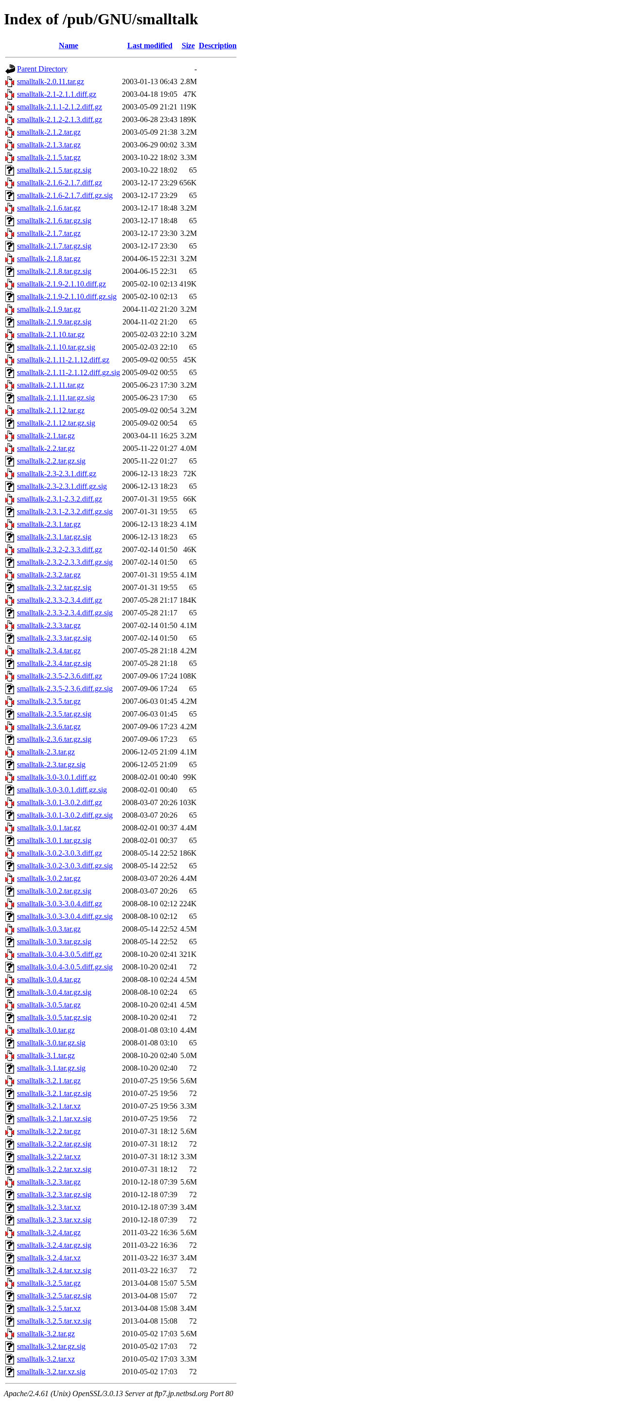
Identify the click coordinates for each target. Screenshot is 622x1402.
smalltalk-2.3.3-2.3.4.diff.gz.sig (65, 613)
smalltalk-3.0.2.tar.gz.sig (54, 891)
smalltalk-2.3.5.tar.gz (49, 701)
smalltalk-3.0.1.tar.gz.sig (54, 840)
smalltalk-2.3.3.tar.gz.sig (54, 638)
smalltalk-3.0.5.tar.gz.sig (54, 1017)
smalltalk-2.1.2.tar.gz (49, 132)
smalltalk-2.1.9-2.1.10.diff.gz (61, 284)
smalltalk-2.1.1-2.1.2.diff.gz (59, 107)
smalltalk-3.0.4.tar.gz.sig (54, 992)
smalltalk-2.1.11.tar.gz (50, 385)
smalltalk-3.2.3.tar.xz (49, 1207)
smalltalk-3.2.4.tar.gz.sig (54, 1245)
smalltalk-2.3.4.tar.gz (49, 651)
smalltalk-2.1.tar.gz (46, 435)
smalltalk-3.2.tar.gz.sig (51, 1346)
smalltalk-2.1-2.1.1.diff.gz (56, 94)
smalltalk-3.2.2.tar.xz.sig (54, 1169)
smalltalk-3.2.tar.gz (46, 1334)
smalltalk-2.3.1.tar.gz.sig (54, 537)
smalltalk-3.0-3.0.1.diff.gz (56, 777)
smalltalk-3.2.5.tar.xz (49, 1308)
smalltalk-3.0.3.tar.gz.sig (54, 941)
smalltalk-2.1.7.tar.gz (49, 233)
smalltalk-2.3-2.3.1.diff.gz (56, 473)
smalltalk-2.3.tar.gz (46, 752)
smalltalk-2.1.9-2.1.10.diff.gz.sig (67, 296)
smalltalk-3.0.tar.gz (46, 1030)
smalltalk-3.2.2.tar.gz (49, 1131)
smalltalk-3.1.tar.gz (46, 1055)
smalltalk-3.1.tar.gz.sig (51, 1068)
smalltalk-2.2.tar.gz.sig (51, 461)
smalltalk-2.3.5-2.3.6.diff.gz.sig (65, 688)
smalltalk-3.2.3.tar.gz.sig (54, 1194)
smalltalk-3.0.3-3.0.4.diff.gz (59, 903)
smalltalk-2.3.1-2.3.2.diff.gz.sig (65, 511)
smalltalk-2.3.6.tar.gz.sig (54, 739)
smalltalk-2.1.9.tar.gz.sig (54, 322)
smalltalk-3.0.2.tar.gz (49, 878)
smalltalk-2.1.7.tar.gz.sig (54, 246)
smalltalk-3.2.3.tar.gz (49, 1182)
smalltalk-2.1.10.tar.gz (51, 334)
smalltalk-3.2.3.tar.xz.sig (54, 1220)
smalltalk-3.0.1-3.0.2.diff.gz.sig (65, 815)
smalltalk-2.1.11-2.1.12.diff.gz (63, 360)
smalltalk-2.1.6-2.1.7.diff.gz (59, 183)
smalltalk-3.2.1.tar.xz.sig (54, 1118)
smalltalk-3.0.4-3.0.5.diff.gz (59, 954)
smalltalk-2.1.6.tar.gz (49, 208)
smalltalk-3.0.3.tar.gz (49, 929)
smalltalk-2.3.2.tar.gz (49, 575)
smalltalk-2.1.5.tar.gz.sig (54, 170)
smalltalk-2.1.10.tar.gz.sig (56, 347)
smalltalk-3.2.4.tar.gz (49, 1232)
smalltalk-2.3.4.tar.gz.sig (54, 663)
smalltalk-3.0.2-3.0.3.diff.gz (59, 853)
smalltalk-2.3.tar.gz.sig (51, 764)
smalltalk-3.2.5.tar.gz (49, 1283)
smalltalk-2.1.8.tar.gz (49, 258)
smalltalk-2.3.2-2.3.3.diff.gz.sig (65, 562)
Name (68, 45)
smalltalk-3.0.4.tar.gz (49, 979)
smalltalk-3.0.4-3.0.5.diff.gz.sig (65, 967)
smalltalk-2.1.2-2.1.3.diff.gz (59, 119)
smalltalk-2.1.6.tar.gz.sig (54, 220)
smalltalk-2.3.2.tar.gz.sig (54, 587)
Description (218, 45)
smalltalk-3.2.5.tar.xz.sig (54, 1321)
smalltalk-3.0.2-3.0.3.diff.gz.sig (65, 866)
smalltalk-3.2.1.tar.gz (49, 1081)
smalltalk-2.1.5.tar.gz (49, 157)
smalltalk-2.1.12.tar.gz (51, 410)
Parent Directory (42, 69)
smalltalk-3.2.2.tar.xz (49, 1156)
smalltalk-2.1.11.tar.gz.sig (56, 398)
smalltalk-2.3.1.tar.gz (49, 524)
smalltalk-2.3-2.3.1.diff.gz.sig (62, 486)
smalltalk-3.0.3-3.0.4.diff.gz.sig (65, 916)
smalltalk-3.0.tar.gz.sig (51, 1043)
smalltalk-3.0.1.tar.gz (49, 828)
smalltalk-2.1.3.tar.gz (49, 145)
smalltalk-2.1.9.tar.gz (49, 309)
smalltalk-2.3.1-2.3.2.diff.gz (59, 499)
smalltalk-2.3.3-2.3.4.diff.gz (59, 600)
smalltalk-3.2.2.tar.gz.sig (54, 1144)
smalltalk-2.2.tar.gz (46, 448)
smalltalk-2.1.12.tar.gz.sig (56, 423)
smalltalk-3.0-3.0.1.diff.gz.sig (62, 790)
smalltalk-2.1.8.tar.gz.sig (54, 271)
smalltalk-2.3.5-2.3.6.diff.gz (59, 676)
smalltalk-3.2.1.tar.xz (49, 1106)
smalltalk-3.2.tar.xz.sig (51, 1371)
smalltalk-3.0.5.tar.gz (49, 1005)
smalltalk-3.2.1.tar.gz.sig (54, 1093)
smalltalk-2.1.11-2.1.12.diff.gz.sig (68, 372)
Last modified (150, 45)
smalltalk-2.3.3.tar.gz (49, 625)
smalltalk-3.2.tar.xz (46, 1359)
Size (188, 45)
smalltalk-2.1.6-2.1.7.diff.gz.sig (65, 195)
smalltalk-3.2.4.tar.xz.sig (54, 1270)
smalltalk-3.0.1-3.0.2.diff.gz (59, 802)
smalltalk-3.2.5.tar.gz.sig (54, 1296)
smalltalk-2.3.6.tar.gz (49, 726)
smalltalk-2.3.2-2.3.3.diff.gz (59, 549)
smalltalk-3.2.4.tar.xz (49, 1258)
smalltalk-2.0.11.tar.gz (50, 81)
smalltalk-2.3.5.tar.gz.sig (54, 714)
